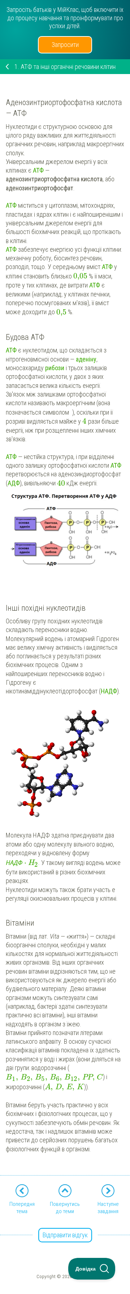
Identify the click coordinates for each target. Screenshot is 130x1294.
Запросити (65, 44)
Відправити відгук (65, 1235)
